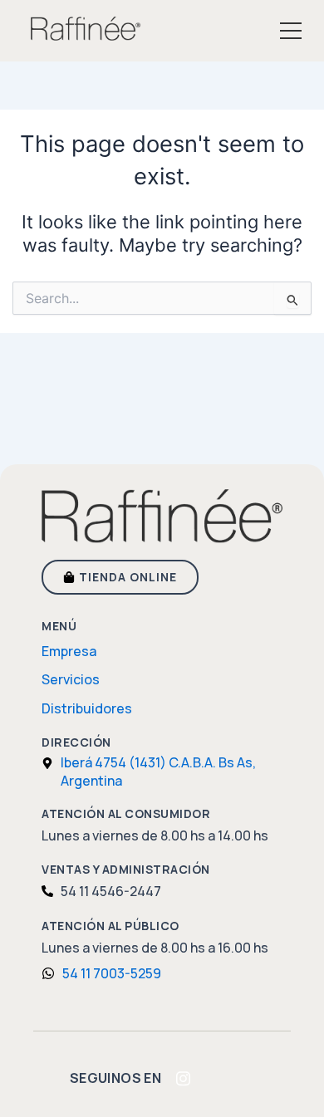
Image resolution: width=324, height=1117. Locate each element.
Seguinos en (115, 1078)
